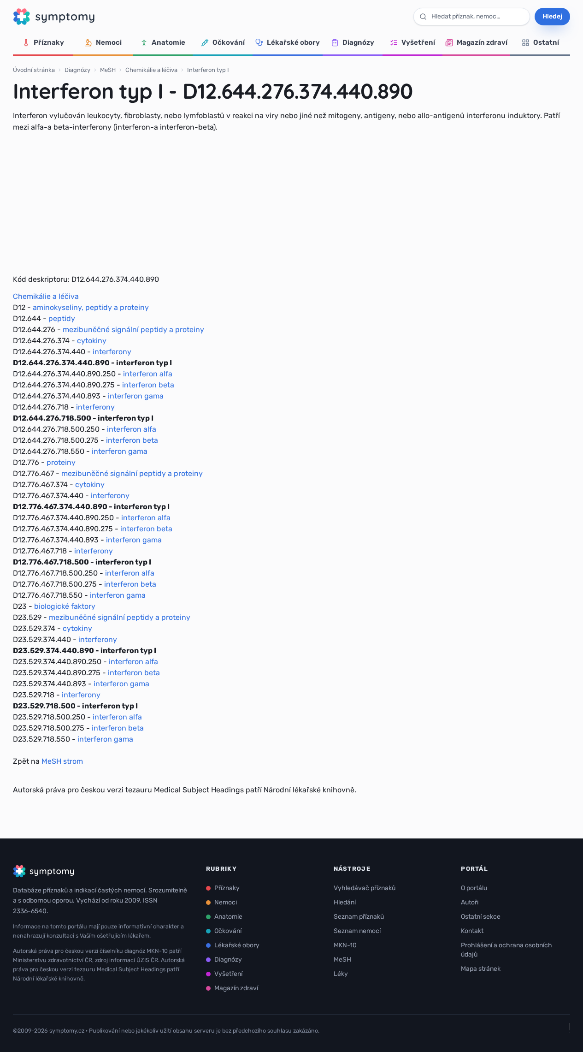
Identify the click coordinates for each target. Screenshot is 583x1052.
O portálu (474, 888)
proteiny (61, 462)
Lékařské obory (293, 42)
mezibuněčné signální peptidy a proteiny (133, 329)
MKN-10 (345, 945)
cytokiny (91, 340)
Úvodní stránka (34, 69)
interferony (112, 351)
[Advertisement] (291, 203)
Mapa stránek (481, 969)
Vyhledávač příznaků (364, 888)
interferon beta (148, 384)
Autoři (469, 902)
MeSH (108, 69)
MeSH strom (62, 761)
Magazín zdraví (482, 42)
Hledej (552, 16)
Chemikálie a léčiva (151, 69)
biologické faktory (64, 606)
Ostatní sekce (481, 917)
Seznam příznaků (359, 917)
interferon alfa (147, 373)
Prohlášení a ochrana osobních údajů (506, 949)
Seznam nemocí (357, 931)
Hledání (345, 902)
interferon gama (136, 396)
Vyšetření (418, 42)
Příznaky (49, 42)
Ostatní (546, 42)
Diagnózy (358, 42)
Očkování (228, 42)
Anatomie (168, 42)
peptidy (61, 318)
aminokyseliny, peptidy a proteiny (91, 307)
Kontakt (472, 931)
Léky (341, 974)
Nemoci (109, 42)
